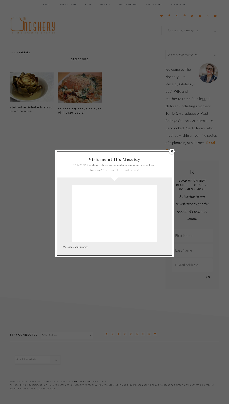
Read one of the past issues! (121, 170)
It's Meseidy (80, 165)
